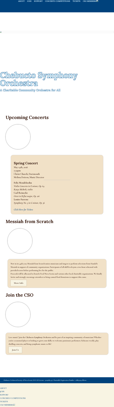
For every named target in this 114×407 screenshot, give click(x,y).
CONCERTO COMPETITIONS (57, 1)
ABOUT (21, 1)
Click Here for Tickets (23, 209)
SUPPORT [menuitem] (4, 395)
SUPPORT (38, 1)
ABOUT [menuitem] (3, 388)
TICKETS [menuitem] (4, 401)
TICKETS (76, 1)
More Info (18, 283)
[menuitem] (7, 405)
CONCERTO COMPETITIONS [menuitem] (13, 398)
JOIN (29, 1)
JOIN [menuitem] (2, 391)
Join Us (15, 349)
